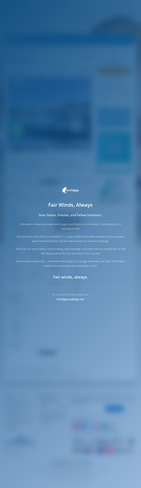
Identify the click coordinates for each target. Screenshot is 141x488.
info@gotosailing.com (70, 299)
